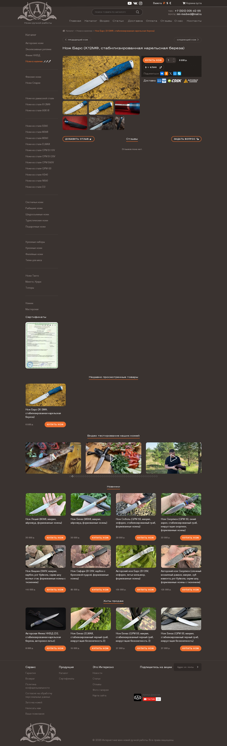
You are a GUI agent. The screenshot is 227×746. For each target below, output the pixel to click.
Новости (97, 673)
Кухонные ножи (33, 248)
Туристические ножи (36, 220)
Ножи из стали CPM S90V (39, 162)
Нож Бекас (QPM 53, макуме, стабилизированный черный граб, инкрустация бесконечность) (180, 637)
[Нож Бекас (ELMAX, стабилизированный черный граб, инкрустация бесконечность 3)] (91, 619)
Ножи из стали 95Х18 (37, 110)
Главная (75, 20)
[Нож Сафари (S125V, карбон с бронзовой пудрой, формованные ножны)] (91, 556)
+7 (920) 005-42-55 (188, 11)
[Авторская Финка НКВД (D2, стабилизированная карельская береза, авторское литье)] (45, 619)
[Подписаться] (197, 667)
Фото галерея (101, 690)
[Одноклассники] (166, 73)
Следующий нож (186, 40)
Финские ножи (33, 76)
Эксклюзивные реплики (38, 49)
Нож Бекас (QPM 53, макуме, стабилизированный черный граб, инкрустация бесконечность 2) (134, 637)
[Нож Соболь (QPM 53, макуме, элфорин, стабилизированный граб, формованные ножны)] (136, 504)
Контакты (194, 20)
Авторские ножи (34, 43)
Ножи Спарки (32, 82)
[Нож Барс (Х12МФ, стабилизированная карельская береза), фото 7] (127, 123)
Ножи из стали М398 (36, 132)
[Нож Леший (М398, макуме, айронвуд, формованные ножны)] (45, 504)
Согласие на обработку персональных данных (38, 695)
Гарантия (30, 673)
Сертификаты (66, 678)
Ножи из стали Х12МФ (37, 104)
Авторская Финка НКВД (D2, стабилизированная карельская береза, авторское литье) (43, 637)
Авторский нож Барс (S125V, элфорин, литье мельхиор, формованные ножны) (132, 574)
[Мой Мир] (175, 73)
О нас (178, 20)
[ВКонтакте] (162, 73)
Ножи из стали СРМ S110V (40, 150)
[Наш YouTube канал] (130, 3)
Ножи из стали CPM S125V (40, 156)
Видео (104, 20)
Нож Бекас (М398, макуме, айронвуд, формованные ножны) (89, 520)
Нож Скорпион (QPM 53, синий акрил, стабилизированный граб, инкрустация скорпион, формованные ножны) (179, 524)
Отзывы (166, 20)
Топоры (29, 287)
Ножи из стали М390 (36, 138)
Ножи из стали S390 (36, 126)
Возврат (30, 678)
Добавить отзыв (77, 139)
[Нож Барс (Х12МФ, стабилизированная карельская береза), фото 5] (75, 123)
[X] (170, 73)
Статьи (118, 20)
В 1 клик (151, 67)
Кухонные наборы (35, 242)
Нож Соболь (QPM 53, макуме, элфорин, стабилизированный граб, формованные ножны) (136, 522)
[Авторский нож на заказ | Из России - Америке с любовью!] (174, 458)
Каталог (91, 20)
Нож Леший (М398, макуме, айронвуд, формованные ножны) (43, 520)
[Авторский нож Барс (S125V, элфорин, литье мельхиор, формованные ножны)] (136, 556)
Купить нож (153, 60)
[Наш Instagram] (140, 3)
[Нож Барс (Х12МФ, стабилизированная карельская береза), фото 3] (101, 108)
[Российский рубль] (164, 3)
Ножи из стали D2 (35, 186)
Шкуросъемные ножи (37, 214)
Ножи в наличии (34, 61)
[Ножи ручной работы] (64, 30)
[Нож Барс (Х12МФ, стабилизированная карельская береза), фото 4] (127, 108)
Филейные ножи (34, 254)
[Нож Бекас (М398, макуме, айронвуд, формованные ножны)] (91, 504)
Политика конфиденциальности (37, 686)
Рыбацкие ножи (33, 208)
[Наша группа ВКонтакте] (135, 3)
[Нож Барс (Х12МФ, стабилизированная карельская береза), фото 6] (101, 123)
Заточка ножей (33, 702)
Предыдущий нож (78, 40)
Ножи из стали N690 (36, 180)
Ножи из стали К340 (36, 174)
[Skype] (179, 73)
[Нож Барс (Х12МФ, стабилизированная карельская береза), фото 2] (75, 108)
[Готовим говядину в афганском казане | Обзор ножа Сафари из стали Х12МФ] (53, 458)
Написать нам (33, 708)
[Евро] (170, 3)
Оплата (151, 20)
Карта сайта (99, 695)
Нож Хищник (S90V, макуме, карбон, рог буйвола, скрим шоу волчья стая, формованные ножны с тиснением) (45, 576)
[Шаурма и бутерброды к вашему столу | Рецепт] (113, 458)
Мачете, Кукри (33, 281)
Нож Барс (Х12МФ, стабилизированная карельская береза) (43, 413)
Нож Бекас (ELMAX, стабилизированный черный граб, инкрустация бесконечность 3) (89, 637)
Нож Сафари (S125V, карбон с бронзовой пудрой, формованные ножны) (90, 574)
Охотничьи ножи (34, 202)
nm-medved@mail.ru (189, 14)
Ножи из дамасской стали (39, 98)
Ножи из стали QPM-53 (38, 168)
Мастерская (31, 309)
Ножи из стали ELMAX (37, 144)
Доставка (135, 20)
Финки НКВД (32, 55)
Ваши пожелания (34, 713)
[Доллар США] (167, 3)
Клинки (29, 303)
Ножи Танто (32, 275)
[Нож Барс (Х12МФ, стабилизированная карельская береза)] (101, 77)
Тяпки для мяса (33, 260)
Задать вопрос (185, 139)
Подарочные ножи (35, 226)
